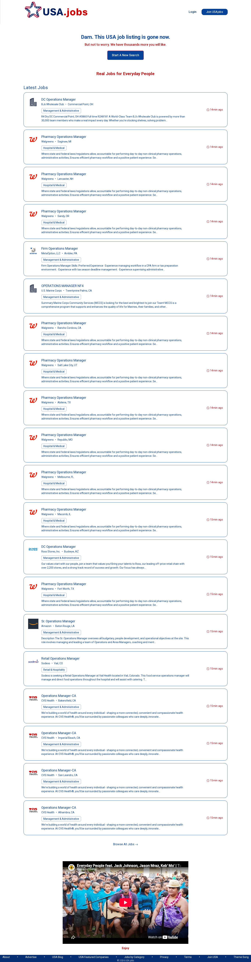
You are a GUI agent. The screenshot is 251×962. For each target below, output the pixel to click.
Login (192, 12)
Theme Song (241, 957)
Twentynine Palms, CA (79, 290)
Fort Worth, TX (66, 588)
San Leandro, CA (68, 775)
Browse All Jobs (124, 844)
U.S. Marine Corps (51, 290)
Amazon (46, 626)
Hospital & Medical (53, 148)
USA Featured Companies (94, 957)
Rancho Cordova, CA (69, 327)
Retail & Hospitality (54, 669)
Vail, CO (58, 663)
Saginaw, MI (64, 141)
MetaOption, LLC (50, 253)
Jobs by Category (134, 957)
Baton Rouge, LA (65, 626)
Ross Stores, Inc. (50, 551)
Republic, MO (65, 439)
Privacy (164, 957)
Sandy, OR (63, 216)
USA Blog (57, 957)
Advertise (31, 957)
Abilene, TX (64, 402)
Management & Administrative (61, 110)
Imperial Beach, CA (69, 737)
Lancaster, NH (65, 178)
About (6, 957)
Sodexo (45, 663)
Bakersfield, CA (67, 700)
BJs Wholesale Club (52, 104)
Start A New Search (125, 55)
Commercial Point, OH (80, 104)
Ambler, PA (70, 253)
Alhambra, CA (66, 812)
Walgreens (47, 141)
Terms (188, 957)
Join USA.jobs (214, 12)
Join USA (212, 957)
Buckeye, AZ (71, 551)
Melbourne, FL (66, 476)
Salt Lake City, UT (67, 365)
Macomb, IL (64, 514)
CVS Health (47, 700)
